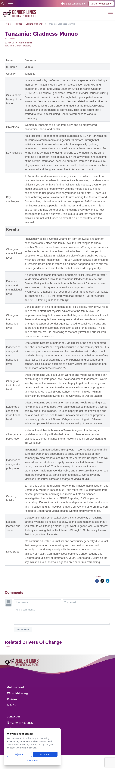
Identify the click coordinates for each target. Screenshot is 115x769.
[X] (102, 581)
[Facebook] (97, 581)
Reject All (19, 754)
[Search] (2, 3)
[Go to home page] (19, 14)
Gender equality (23, 45)
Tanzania (9, 45)
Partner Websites (100, 3)
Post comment (23, 629)
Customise (32, 760)
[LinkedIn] (107, 581)
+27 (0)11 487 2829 (21, 722)
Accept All (45, 754)
